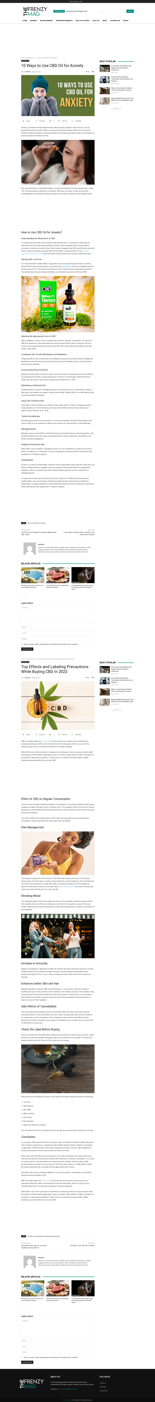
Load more (116, 109)
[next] (103, 11)
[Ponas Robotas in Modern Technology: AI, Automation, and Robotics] (105, 79)
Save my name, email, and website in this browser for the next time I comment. (51, 644)
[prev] (100, 11)
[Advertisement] (77, 39)
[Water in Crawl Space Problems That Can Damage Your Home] (105, 90)
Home (23, 58)
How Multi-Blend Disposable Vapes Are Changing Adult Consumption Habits (82, 587)
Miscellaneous (30, 58)
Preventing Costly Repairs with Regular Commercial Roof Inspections (121, 68)
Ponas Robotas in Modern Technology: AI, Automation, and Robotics (122, 79)
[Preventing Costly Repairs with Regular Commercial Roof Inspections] (105, 68)
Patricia (28, 71)
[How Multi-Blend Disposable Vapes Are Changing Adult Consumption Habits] (83, 575)
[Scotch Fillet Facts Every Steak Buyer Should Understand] (57, 575)
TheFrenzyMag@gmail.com (68, 1389)
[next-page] (26, 594)
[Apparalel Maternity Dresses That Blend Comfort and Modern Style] (105, 101)
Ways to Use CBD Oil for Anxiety (36, 523)
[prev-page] (22, 594)
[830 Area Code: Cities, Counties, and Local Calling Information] (32, 575)
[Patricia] (22, 72)
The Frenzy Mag (67, 1400)
